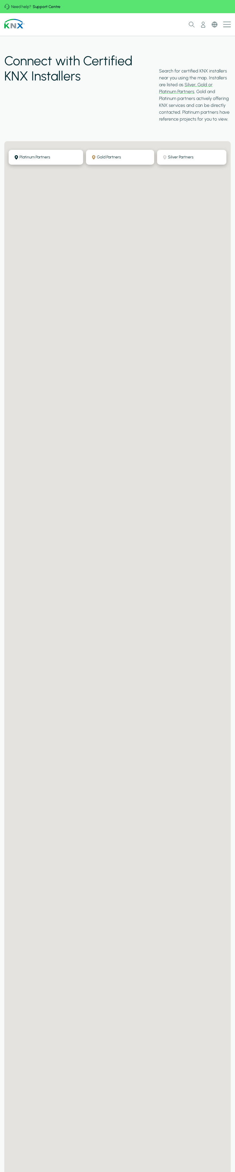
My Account (203, 24)
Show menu (227, 24)
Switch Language (215, 24)
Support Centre (46, 6)
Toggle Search (192, 24)
